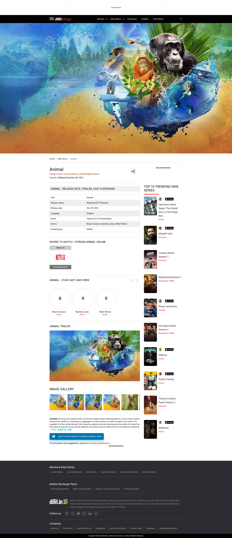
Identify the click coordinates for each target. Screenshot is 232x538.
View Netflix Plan (60, 267)
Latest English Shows (89, 174)
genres (144, 19)
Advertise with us (84, 528)
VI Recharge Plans (131, 489)
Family (53, 174)
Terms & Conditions (117, 528)
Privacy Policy (136, 528)
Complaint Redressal (168, 528)
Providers (158, 19)
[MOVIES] (106, 19)
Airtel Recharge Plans (60, 489)
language (132, 19)
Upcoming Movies (74, 472)
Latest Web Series (108, 472)
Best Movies (91, 472)
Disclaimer (150, 528)
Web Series (115, 19)
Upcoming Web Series (129, 472)
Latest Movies (57, 472)
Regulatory (100, 528)
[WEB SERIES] (123, 19)
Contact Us (68, 528)
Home (52, 159)
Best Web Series (149, 472)
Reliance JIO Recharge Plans (108, 489)
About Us (55, 528)
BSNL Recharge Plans (82, 489)
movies (100, 19)
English (53, 177)
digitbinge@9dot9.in (100, 443)
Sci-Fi (60, 174)
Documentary (70, 174)
